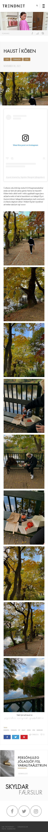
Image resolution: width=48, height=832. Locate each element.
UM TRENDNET (8, 827)
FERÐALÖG (17, 59)
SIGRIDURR (40, 730)
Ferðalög (14, 730)
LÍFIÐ (26, 59)
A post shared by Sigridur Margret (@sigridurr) (25, 177)
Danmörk (6, 730)
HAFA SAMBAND (9, 829)
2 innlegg (35, 734)
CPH (7, 59)
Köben (29, 730)
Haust (23, 730)
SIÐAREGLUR (23, 827)
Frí (19, 730)
